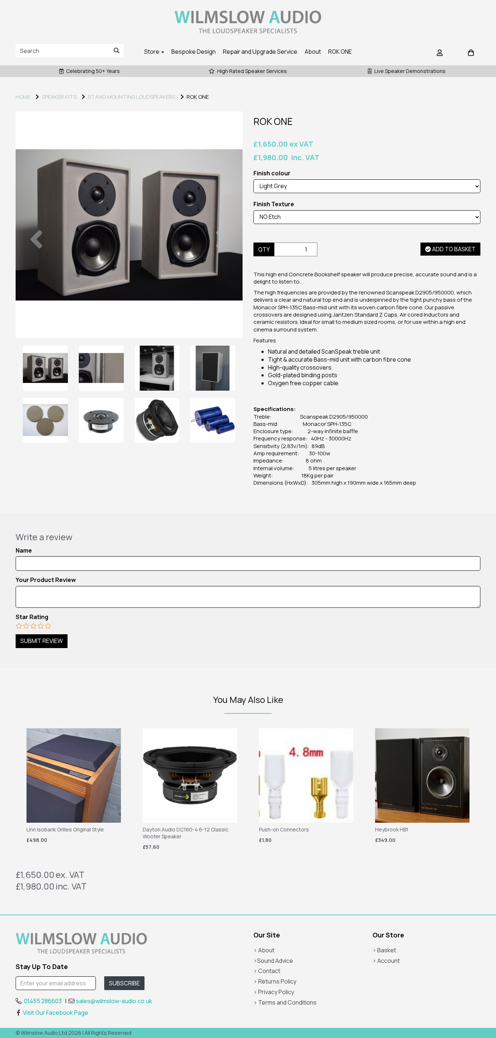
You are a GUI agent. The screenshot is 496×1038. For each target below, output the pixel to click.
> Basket (384, 950)
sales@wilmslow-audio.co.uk (114, 1001)
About (313, 52)
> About (264, 950)
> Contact (266, 971)
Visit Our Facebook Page (55, 1013)
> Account (386, 961)
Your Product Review (46, 580)
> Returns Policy (274, 981)
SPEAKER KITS (59, 97)
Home (23, 97)
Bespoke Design (193, 52)
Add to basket (453, 249)
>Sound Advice (273, 961)
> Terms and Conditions (285, 1002)
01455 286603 (43, 1001)
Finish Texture (273, 204)
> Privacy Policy (273, 992)
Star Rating (32, 617)
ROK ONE (340, 52)
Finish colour (271, 173)
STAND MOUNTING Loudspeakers (131, 97)
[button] (36, 281)
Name (24, 550)
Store (152, 52)
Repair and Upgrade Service (260, 52)
